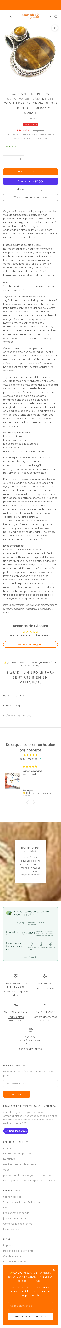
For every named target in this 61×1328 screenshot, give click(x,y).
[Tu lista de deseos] (11, 16)
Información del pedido (17, 1153)
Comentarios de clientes (17, 1223)
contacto (8, 1148)
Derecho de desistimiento (18, 1250)
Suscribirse (16, 1094)
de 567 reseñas (28, 759)
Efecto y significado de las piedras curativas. (29, 1180)
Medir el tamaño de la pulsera (20, 1164)
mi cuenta (9, 1159)
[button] (28, 802)
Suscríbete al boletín (30, 1316)
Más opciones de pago (30, 189)
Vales (6, 1169)
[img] (30, 755)
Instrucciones (11, 1229)
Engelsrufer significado (16, 1213)
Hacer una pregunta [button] (30, 644)
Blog (5, 1207)
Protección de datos (15, 1261)
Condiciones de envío (16, 1256)
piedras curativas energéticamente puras (27, 1175)
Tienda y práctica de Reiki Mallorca (23, 1202)
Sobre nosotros (12, 1196)
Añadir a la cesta (30, 171)
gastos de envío (42, 134)
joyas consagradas (14, 1218)
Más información (30, 957)
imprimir (8, 1245)
